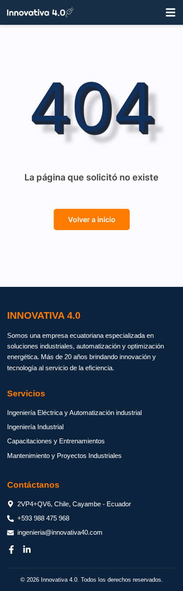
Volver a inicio (91, 219)
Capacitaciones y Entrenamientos (56, 441)
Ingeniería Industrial (35, 427)
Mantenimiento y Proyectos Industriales (64, 455)
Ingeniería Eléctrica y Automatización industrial (74, 412)
